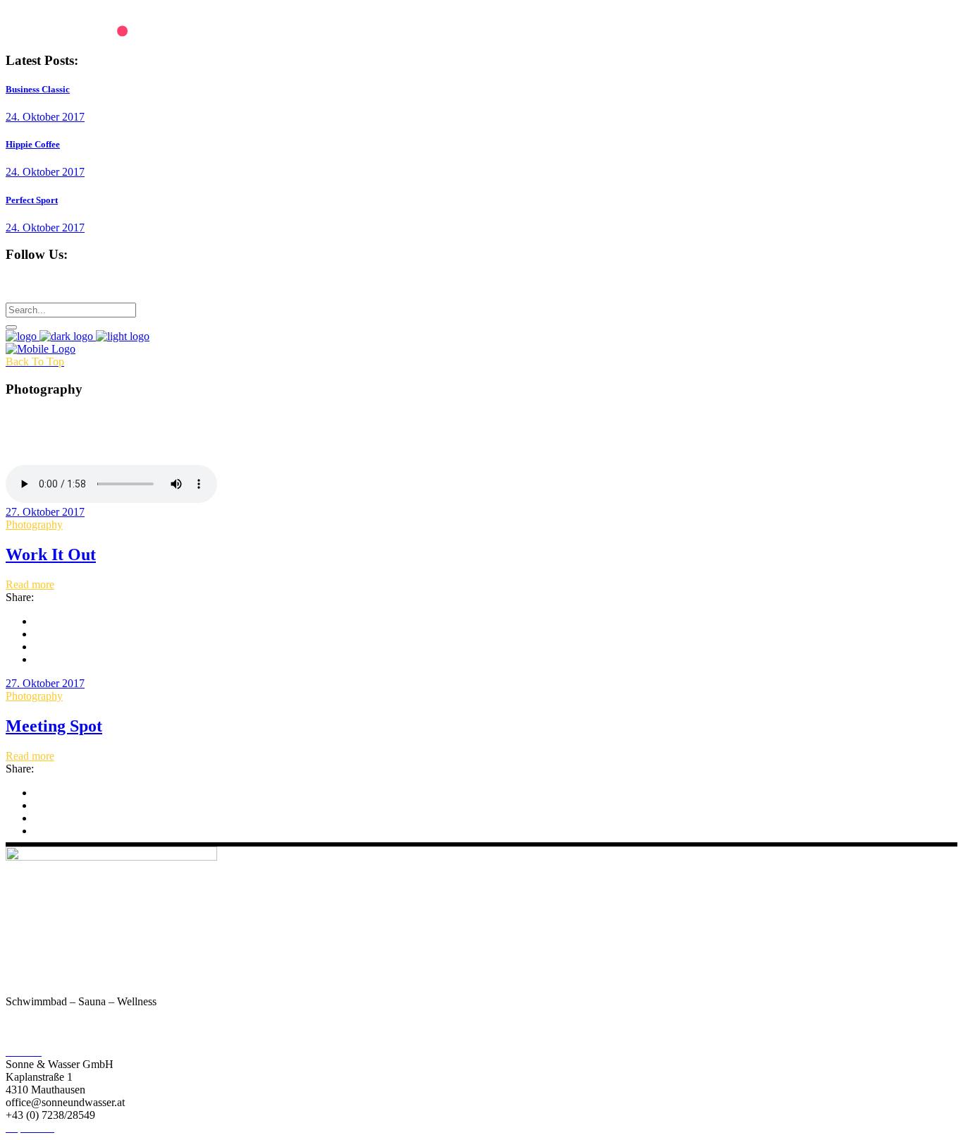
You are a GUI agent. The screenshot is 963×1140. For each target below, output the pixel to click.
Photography (34, 524)
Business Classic (38, 89)
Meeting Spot (54, 726)
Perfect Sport (32, 200)
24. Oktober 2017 (45, 117)
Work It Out (51, 554)
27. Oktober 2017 (45, 512)
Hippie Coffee (33, 144)
